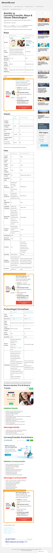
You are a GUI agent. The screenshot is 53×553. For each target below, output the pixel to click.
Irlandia (17, 347)
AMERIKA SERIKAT (18, 318)
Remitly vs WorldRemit (8, 527)
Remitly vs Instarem (7, 530)
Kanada (16, 342)
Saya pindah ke (41, 139)
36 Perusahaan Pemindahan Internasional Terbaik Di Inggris (43, 117)
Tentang (15, 549)
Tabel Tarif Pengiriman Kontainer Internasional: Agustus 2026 (43, 24)
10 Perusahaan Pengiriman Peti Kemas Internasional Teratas (43, 103)
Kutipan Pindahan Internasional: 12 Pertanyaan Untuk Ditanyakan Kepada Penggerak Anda (42, 90)
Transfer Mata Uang (19, 25)
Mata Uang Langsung (21, 80)
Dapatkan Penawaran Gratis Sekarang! (24, 107)
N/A (20, 130)
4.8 (20, 121)
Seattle (12, 318)
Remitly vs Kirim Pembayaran (9, 529)
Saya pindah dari (41, 135)
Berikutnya (44, 145)
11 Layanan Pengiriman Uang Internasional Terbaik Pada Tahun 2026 (43, 50)
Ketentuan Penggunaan (30, 549)
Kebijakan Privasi (23, 549)
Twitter (40, 549)
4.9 (14, 130)
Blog (13, 549)
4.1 (14, 121)
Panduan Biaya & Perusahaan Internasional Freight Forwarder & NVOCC (43, 76)
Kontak (18, 549)
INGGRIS (29, 318)
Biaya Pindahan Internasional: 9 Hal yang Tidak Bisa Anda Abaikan (43, 63)
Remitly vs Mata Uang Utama (9, 531)
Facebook (36, 549)
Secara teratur (8, 25)
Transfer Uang (16, 78)
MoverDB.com (8, 2)
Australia (15, 346)
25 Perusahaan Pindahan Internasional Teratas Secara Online (43, 37)
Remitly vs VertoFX (7, 533)
